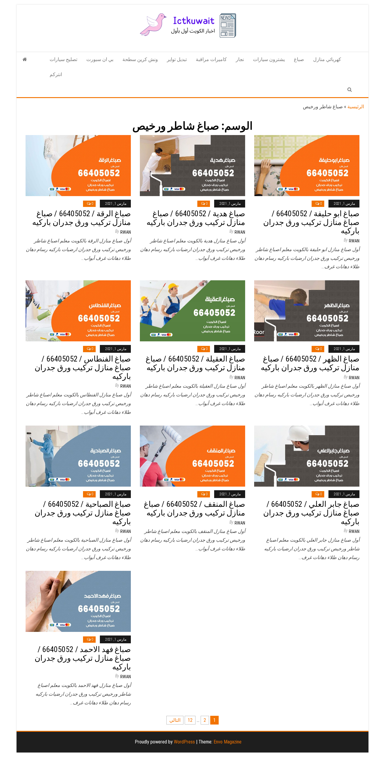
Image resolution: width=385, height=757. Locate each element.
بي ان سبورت (99, 59)
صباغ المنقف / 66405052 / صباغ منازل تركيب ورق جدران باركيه (194, 508)
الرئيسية (355, 106)
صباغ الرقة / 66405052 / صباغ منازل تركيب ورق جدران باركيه (81, 218)
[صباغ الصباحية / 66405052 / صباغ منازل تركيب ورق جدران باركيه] (78, 456)
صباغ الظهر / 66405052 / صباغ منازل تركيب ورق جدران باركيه (310, 363)
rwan (125, 232)
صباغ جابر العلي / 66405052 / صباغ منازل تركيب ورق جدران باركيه (311, 513)
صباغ (299, 59)
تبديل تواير (177, 59)
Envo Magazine (228, 742)
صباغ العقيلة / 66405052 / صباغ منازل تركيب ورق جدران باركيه (195, 363)
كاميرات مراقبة (211, 59)
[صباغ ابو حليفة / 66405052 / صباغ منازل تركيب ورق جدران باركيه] (306, 165)
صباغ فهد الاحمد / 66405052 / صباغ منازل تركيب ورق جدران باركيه (83, 658)
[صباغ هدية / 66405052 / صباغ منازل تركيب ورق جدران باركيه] (192, 165)
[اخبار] (25, 59)
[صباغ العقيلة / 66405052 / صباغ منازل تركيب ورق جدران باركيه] (192, 310)
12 (190, 720)
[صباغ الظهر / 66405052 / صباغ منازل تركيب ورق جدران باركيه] (306, 310)
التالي (174, 720)
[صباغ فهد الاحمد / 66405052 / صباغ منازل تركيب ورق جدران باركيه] (78, 601)
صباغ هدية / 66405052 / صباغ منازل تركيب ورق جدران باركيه (195, 218)
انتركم (56, 74)
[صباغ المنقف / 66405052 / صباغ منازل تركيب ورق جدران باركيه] (192, 456)
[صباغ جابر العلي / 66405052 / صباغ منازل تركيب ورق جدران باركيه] (306, 456)
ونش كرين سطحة (140, 59)
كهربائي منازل (327, 59)
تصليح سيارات (63, 59)
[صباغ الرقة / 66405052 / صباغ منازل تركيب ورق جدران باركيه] (78, 165)
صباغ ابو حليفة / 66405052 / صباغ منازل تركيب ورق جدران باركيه (311, 222)
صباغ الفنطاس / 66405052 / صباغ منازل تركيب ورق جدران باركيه (83, 367)
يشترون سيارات (269, 59)
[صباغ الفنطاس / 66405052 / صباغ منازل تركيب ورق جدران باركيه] (78, 310)
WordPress (184, 742)
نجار (240, 59)
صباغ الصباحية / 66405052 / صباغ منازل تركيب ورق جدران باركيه (83, 513)
